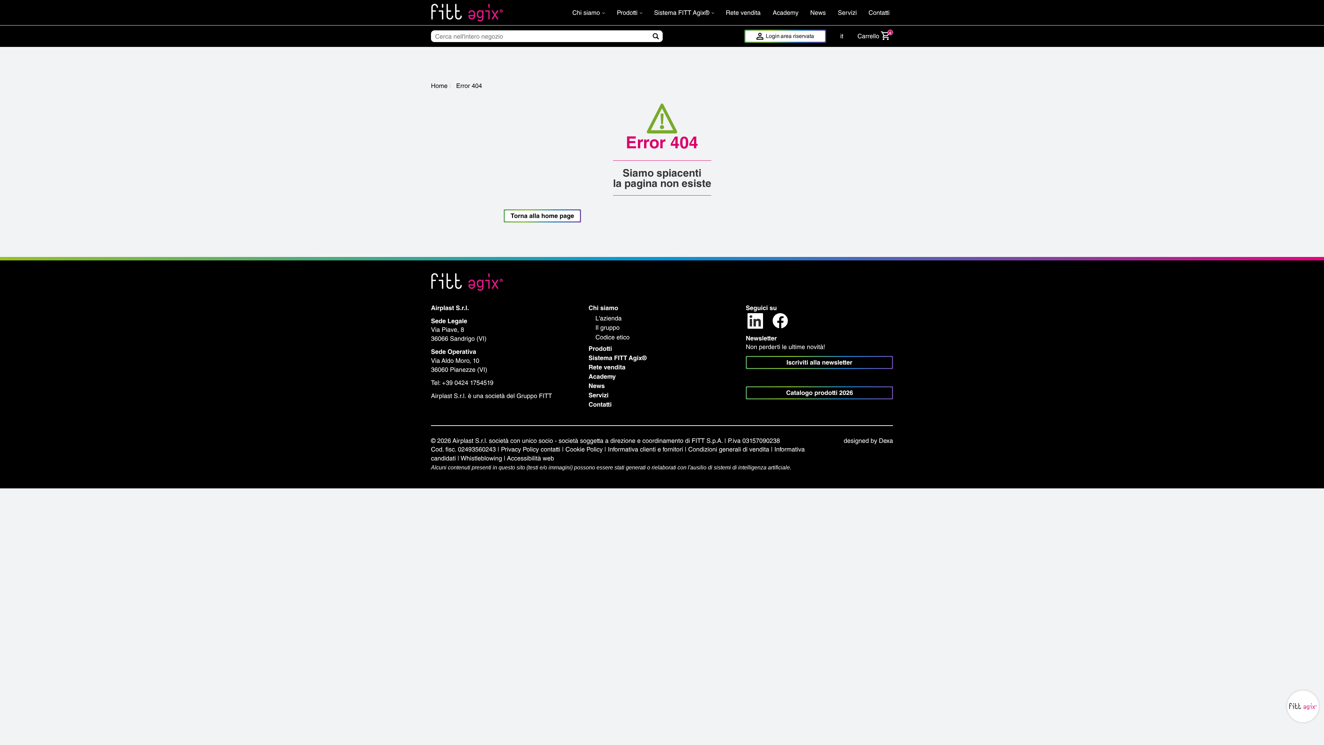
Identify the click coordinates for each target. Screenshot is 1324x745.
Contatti (879, 12)
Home (439, 85)
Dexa (886, 440)
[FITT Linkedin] (755, 320)
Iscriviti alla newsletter (819, 362)
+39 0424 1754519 (467, 382)
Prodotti (628, 12)
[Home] (485, 12)
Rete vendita (743, 12)
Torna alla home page (542, 215)
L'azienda (608, 318)
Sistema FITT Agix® (682, 12)
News (818, 12)
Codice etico (612, 337)
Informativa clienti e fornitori (645, 449)
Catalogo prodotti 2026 (819, 392)
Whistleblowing (481, 458)
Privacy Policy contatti (530, 449)
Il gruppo (607, 327)
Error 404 (469, 85)
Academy (786, 12)
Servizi (847, 12)
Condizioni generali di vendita (728, 449)
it (841, 36)
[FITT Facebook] (780, 320)
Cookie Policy (584, 449)
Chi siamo (587, 12)
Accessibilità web (530, 458)
